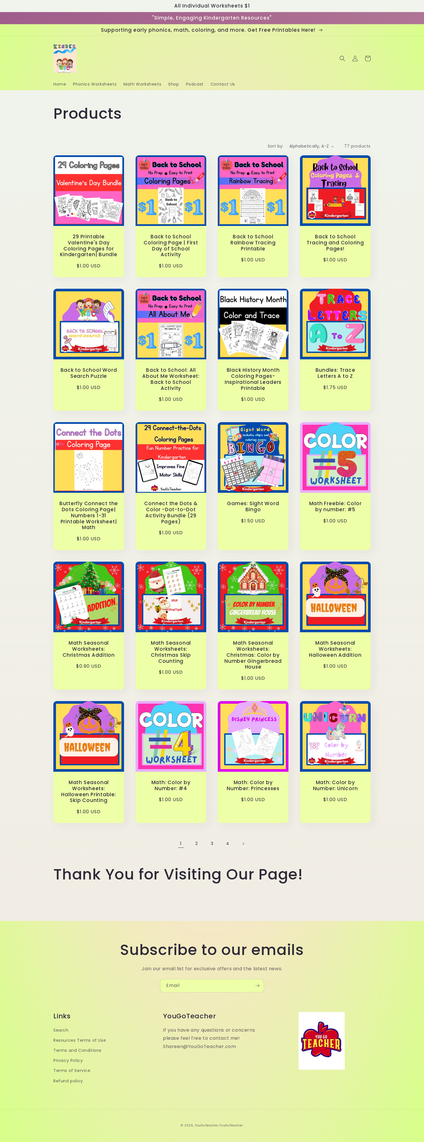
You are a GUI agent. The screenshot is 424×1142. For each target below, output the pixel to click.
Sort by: (276, 146)
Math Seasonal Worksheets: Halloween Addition (335, 649)
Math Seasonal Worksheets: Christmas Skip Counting (171, 652)
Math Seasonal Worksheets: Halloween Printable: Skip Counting (88, 791)
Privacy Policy (68, 1060)
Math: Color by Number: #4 (171, 785)
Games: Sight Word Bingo (253, 507)
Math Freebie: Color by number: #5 (335, 507)
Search (61, 1030)
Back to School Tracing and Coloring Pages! (335, 243)
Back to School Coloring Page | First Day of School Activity (171, 246)
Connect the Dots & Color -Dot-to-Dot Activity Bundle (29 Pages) (170, 512)
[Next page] (243, 843)
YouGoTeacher (206, 1125)
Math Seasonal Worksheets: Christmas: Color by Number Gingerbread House (253, 655)
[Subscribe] (257, 985)
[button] (342, 58)
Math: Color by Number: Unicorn (335, 785)
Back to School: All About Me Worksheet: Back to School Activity (171, 379)
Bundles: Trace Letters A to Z (335, 373)
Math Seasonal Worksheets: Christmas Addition (89, 649)
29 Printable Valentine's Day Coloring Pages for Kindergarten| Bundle (88, 246)
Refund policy (68, 1081)
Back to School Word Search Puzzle (89, 373)
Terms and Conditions (77, 1050)
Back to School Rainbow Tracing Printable (253, 243)
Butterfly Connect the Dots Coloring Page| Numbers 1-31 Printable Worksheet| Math (88, 516)
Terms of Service (72, 1070)
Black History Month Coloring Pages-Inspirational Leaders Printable (253, 379)
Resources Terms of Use (79, 1040)
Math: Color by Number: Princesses (253, 785)
